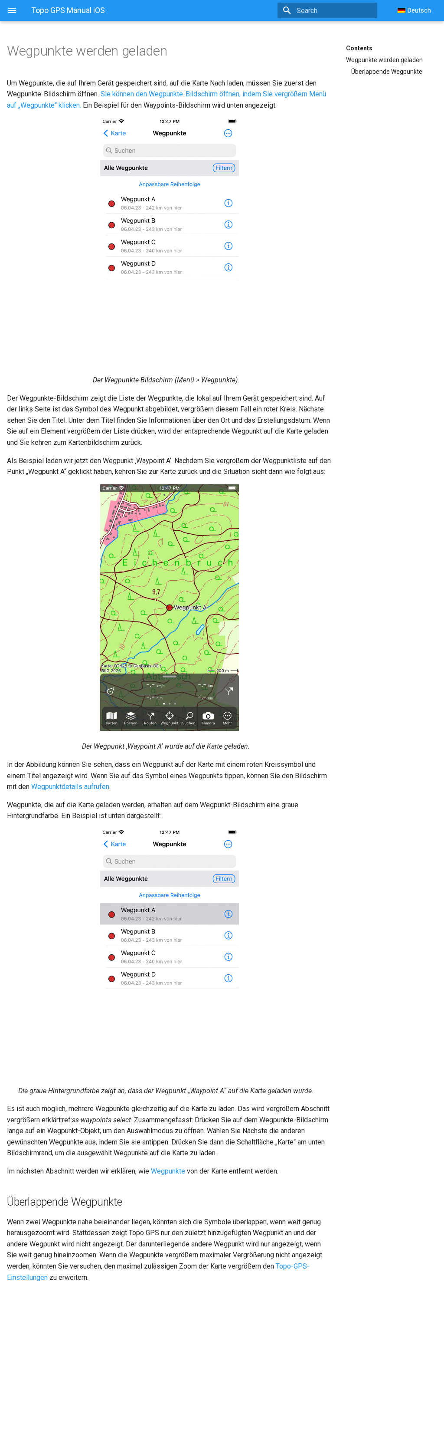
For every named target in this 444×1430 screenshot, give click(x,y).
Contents (359, 48)
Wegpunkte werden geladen (384, 59)
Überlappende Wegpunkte (386, 71)
